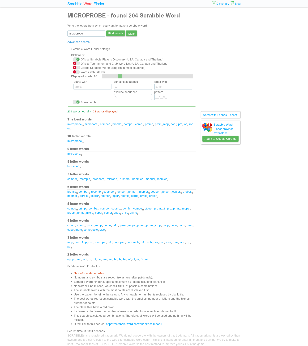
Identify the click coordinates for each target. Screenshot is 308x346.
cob (149, 242)
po (74, 259)
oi (134, 259)
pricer (166, 191)
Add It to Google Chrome (220, 138)
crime (133, 212)
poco (174, 225)
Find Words (115, 33)
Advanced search (78, 42)
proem (71, 212)
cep (116, 242)
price (125, 212)
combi (127, 208)
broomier (73, 166)
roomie (125, 196)
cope (70, 229)
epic (95, 229)
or (68, 128)
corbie (84, 196)
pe (99, 259)
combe (137, 208)
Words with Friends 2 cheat (219, 115)
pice (102, 229)
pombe (93, 208)
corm (182, 225)
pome (150, 225)
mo (79, 259)
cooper (155, 191)
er (138, 259)
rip (188, 242)
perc (190, 225)
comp (138, 124)
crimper (105, 124)
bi (120, 259)
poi (69, 246)
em (105, 259)
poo (161, 242)
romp (98, 225)
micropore (91, 124)
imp (84, 242)
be (124, 259)
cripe (117, 212)
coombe (108, 191)
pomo (107, 225)
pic (104, 242)
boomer (72, 196)
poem (141, 225)
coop (166, 225)
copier (176, 191)
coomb (115, 208)
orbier (153, 196)
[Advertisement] (221, 59)
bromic (116, 124)
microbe (112, 179)
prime (81, 212)
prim (115, 225)
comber (83, 191)
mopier (143, 191)
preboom (98, 179)
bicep (148, 208)
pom (77, 242)
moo (182, 242)
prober (187, 191)
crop (158, 225)
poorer (94, 196)
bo (115, 259)
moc (97, 242)
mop (166, 124)
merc (78, 229)
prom (158, 124)
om (85, 259)
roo (191, 124)
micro (89, 212)
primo (176, 208)
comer (108, 212)
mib (143, 242)
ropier (115, 196)
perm (123, 225)
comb (80, 225)
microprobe (74, 124)
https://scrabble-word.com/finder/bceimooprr (134, 324)
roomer (105, 196)
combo (104, 208)
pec (122, 242)
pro (180, 124)
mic (110, 242)
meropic (85, 179)
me (110, 259)
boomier (137, 179)
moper (186, 208)
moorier (150, 179)
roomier (162, 179)
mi (94, 259)
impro (167, 208)
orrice (143, 196)
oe (146, 259)
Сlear (131, 33)
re (142, 259)
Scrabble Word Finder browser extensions (223, 128)
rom (175, 242)
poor (173, 124)
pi (90, 259)
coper (98, 212)
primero (125, 179)
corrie (134, 196)
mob (136, 242)
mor (168, 242)
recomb (96, 191)
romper (121, 191)
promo (149, 124)
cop (91, 242)
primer (132, 191)
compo (128, 124)
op (185, 124)
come (87, 229)
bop (129, 242)
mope (132, 225)
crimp (82, 208)
